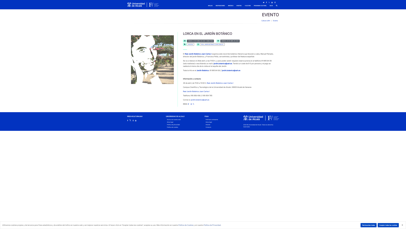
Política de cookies (172, 127)
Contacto (208, 127)
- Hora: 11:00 (200, 41)
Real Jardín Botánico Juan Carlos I (212, 44)
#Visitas (239, 5)
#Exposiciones (220, 5)
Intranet (208, 124)
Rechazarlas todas (368, 225)
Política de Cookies (185, 225)
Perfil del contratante (212, 119)
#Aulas (210, 5)
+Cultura (248, 5)
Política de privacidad (173, 124)
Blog (271, 5)
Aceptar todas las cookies (388, 225)
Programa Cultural (260, 5)
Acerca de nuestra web (174, 119)
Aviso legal (170, 122)
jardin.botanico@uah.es (223, 63)
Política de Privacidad (212, 225)
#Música (230, 5)
